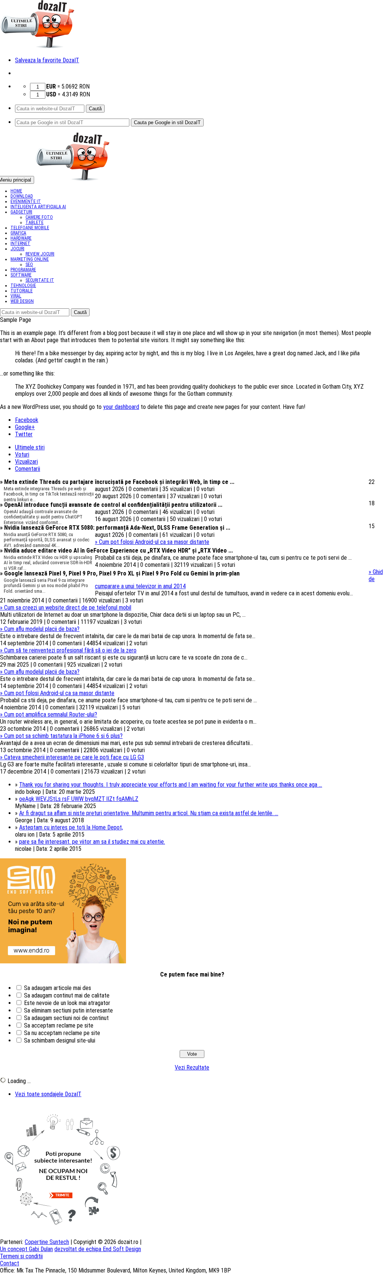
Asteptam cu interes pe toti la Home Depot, (71, 827)
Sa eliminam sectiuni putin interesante (68, 1010)
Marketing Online (29, 259)
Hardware (21, 238)
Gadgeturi (21, 212)
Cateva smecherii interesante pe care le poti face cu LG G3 (72, 757)
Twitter (24, 434)
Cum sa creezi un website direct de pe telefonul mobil (65, 607)
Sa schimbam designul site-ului (59, 1040)
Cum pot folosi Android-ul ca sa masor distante (152, 541)
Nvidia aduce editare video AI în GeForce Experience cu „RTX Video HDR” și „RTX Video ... (116, 550)
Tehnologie (23, 285)
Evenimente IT (25, 201)
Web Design (22, 301)
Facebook (26, 420)
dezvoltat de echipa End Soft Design (97, 1249)
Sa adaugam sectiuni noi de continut (66, 1018)
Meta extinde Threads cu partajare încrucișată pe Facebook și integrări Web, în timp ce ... (117, 481)
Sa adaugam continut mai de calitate (67, 995)
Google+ (25, 427)
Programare (23, 269)
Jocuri (17, 248)
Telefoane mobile (29, 227)
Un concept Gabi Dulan (26, 1249)
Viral (15, 296)
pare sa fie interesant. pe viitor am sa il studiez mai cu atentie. (92, 841)
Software (21, 275)
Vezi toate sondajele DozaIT (48, 1094)
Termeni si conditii (21, 1256)
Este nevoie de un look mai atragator (67, 1003)
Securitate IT (40, 280)
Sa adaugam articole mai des (57, 988)
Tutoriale (21, 290)
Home (16, 191)
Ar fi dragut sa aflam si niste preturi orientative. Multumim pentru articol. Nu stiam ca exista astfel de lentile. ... (148, 813)
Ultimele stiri (30, 447)
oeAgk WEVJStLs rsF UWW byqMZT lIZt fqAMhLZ (78, 798)
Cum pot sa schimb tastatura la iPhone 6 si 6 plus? (61, 735)
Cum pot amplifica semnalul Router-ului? (48, 714)
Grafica (18, 233)
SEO (29, 264)
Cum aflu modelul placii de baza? (40, 628)
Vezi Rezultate (192, 1067)
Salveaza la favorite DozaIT (47, 60)
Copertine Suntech (47, 1241)
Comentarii (27, 468)
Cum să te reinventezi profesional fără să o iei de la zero (68, 650)
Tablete (35, 222)
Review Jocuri (40, 254)
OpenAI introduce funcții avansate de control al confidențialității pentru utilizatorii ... (111, 504)
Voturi (22, 454)
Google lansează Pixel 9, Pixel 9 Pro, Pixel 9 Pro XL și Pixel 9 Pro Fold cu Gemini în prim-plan (120, 573)
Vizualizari (26, 461)
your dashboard (121, 406)
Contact (9, 1263)
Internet (20, 243)
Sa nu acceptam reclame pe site (62, 1033)
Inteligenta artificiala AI (38, 206)
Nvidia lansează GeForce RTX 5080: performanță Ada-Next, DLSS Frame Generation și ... (115, 527)
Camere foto (39, 217)
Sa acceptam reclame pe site (58, 1025)
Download (21, 196)
